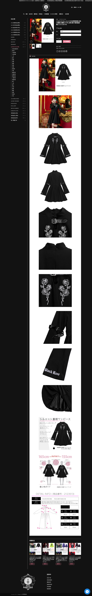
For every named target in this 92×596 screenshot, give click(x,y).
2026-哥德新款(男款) (15, 34)
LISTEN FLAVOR (15, 46)
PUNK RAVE (14, 103)
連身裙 (13, 68)
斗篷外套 (14, 77)
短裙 (13, 65)
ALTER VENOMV (15, 101)
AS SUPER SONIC (15, 98)
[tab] (30, 56)
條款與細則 (49, 580)
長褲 (13, 61)
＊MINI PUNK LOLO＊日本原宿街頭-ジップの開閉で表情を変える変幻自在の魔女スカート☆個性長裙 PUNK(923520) (62, 559)
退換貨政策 (49, 584)
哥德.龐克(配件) (14, 117)
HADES (12, 37)
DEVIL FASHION (15, 108)
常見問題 (49, 586)
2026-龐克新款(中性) (15, 27)
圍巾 (13, 85)
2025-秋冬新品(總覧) (15, 25)
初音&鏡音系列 (15, 48)
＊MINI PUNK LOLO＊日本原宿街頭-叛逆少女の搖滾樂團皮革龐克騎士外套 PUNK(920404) (35, 559)
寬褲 (13, 63)
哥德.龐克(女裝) (14, 113)
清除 (80, 29)
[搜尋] (23, 14)
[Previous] (31, 30)
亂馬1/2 (13, 50)
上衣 (13, 56)
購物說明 (49, 582)
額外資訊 (33, 56)
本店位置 (67, 14)
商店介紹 (49, 577)
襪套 (13, 90)
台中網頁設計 (24, 594)
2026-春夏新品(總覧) (15, 22)
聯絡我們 (49, 588)
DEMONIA (13, 39)
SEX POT (13, 42)
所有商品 (40, 14)
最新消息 (35, 14)
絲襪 (13, 92)
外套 (13, 70)
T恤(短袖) (14, 52)
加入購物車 (66, 41)
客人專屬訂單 (14, 120)
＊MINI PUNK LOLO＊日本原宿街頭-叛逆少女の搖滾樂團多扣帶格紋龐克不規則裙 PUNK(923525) (75, 559)
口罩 (13, 83)
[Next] (52, 30)
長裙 (13, 67)
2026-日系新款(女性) (15, 30)
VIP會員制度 (46, 14)
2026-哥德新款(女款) (15, 32)
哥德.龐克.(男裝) (14, 115)
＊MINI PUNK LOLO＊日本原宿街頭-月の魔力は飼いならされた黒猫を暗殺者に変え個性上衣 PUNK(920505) (48, 559)
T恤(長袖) (14, 54)
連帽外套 (14, 72)
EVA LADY (13, 105)
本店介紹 (30, 14)
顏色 (57, 31)
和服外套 (14, 79)
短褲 (13, 59)
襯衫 (13, 57)
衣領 (13, 86)
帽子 (13, 81)
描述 (30, 56)
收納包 (13, 94)
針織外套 (14, 74)
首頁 (27, 14)
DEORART (13, 44)
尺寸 (57, 34)
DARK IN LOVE (14, 110)
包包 (13, 95)
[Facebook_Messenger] (87, 591)
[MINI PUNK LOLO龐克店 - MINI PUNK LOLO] (46, 7)
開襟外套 (14, 76)
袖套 (13, 88)
